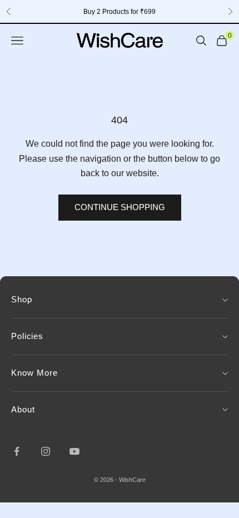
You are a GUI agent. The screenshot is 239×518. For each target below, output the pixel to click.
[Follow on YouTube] (74, 451)
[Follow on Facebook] (16, 451)
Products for (119, 12)
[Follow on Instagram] (45, 451)
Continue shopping (119, 207)
